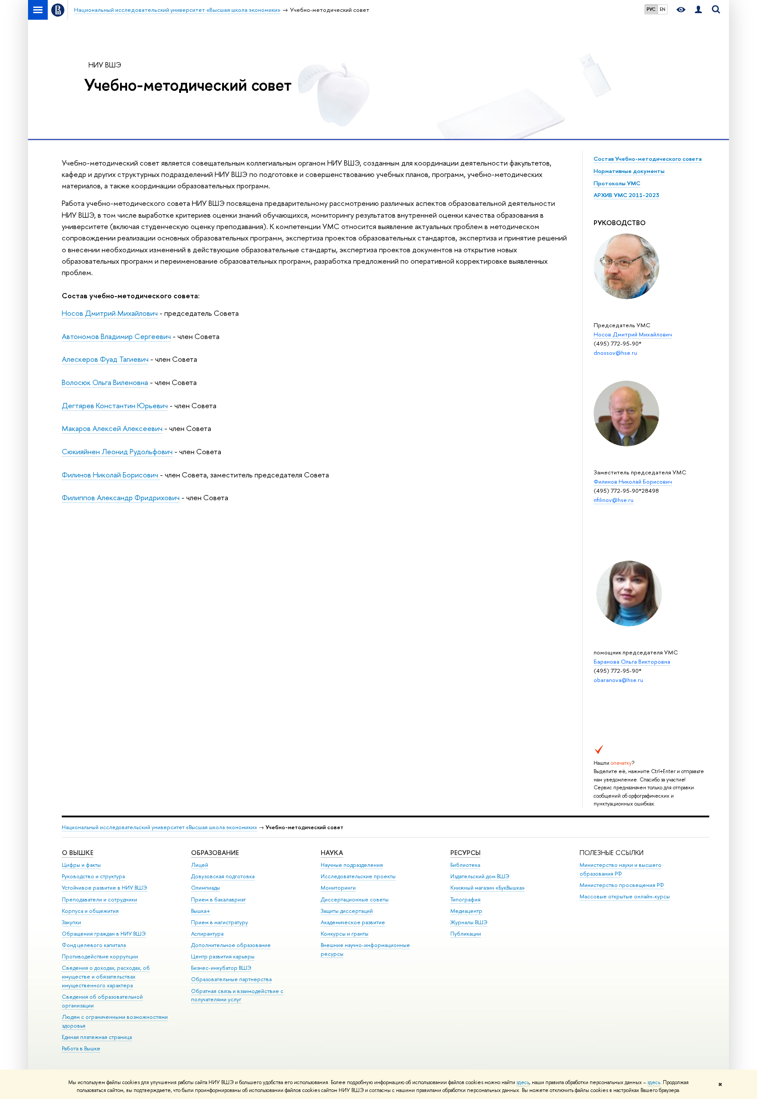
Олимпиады (205, 887)
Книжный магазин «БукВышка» (487, 887)
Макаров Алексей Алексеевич (112, 428)
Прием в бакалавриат (218, 899)
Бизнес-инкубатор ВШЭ (221, 968)
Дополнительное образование (231, 945)
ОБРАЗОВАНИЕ (215, 852)
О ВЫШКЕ (77, 852)
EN (662, 9)
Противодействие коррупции (100, 956)
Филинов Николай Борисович (111, 475)
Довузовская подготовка (223, 876)
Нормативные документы (629, 171)
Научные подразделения (352, 865)
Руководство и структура (93, 876)
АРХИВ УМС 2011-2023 (626, 195)
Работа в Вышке (81, 1048)
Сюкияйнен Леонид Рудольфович (117, 451)
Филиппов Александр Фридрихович (121, 497)
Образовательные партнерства (231, 979)
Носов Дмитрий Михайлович (110, 313)
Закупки (71, 922)
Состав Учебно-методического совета (648, 159)
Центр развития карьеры (223, 956)
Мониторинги (338, 887)
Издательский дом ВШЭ (479, 876)
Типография (465, 899)
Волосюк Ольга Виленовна (105, 382)
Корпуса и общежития (90, 911)
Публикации (465, 933)
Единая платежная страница (97, 1037)
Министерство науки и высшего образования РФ (620, 869)
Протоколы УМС (617, 183)
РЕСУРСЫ (465, 852)
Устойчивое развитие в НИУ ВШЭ (104, 887)
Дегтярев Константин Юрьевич (115, 405)
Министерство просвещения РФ (622, 885)
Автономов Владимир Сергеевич (116, 336)
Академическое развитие (353, 922)
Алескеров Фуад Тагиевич (105, 359)
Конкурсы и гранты (344, 933)
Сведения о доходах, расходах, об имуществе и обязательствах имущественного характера (106, 976)
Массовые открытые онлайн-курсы (625, 896)
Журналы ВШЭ (469, 922)
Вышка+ (200, 911)
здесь (522, 1082)
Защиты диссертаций (347, 911)
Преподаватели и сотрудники (99, 899)
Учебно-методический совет (188, 84)
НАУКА (332, 852)
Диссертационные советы (355, 899)
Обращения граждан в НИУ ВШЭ (104, 933)
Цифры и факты (81, 865)
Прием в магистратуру (219, 922)
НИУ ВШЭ (104, 65)
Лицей (199, 865)
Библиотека (465, 865)
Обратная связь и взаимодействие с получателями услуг (237, 995)
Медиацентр (466, 911)
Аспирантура (207, 933)
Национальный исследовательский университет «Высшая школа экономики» (159, 827)
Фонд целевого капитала (94, 945)
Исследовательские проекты (358, 876)
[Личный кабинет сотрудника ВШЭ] (698, 10)
